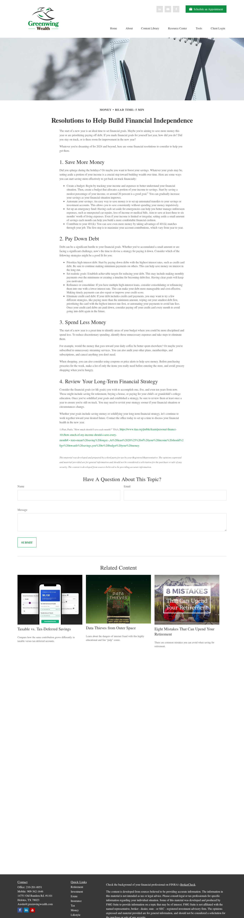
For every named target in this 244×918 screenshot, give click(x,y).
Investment (77, 891)
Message (22, 510)
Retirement (77, 887)
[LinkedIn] (159, 9)
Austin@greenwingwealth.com (35, 904)
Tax (73, 905)
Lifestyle (75, 915)
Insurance (76, 901)
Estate (74, 896)
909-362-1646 (35, 891)
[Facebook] (176, 9)
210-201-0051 (34, 887)
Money (75, 910)
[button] (113, 27)
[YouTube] (168, 9)
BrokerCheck (187, 884)
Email (127, 486)
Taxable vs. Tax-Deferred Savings (44, 628)
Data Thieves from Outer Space (111, 627)
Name (21, 486)
